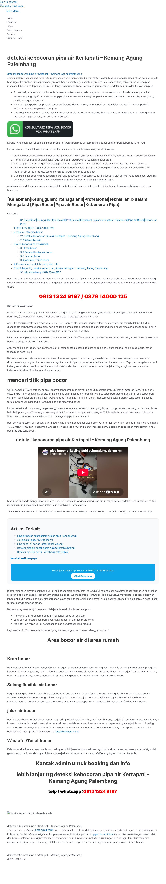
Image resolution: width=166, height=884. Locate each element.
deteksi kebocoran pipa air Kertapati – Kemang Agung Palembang (44, 73)
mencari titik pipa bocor (28, 232)
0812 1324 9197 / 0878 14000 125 (34, 227)
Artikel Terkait (30, 240)
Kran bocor (28, 248)
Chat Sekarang (83, 576)
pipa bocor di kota (103, 834)
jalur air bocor (30, 256)
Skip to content (8, 1)
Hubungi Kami (14, 38)
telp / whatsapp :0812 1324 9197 (41, 272)
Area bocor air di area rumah (31, 244)
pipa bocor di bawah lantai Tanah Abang (40, 543)
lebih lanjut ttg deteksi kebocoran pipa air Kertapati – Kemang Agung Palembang (61, 268)
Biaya (9, 26)
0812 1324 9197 (100, 791)
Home (9, 18)
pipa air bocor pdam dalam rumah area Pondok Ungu (47, 535)
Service (10, 34)
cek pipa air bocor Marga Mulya (35, 539)
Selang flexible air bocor (36, 252)
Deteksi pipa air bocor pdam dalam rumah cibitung (46, 547)
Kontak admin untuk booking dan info (36, 264)
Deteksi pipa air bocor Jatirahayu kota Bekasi (43, 551)
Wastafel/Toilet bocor (34, 260)
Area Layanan (14, 30)
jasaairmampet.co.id (67, 731)
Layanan (11, 22)
